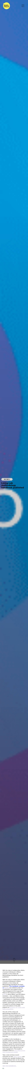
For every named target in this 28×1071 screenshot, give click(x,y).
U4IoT (5, 994)
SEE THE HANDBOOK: (10, 1066)
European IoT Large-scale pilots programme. (14, 1008)
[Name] (23, 6)
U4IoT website (17, 1056)
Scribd (7, 988)
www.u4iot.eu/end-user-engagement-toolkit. (14, 1051)
